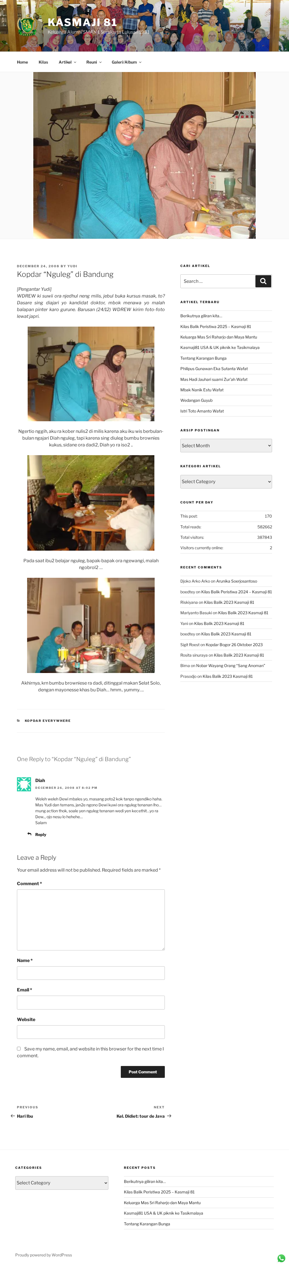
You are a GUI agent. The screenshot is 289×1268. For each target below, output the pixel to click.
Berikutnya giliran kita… (201, 315)
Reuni (91, 62)
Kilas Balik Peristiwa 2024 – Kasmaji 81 (236, 591)
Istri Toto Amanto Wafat (202, 411)
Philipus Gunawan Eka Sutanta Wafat (214, 368)
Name (25, 960)
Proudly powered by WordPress (43, 1254)
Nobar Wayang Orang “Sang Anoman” (230, 665)
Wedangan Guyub (196, 400)
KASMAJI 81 (83, 22)
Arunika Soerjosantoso (236, 581)
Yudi (72, 266)
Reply (40, 834)
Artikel (65, 62)
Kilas (43, 62)
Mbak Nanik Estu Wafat (202, 389)
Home (22, 62)
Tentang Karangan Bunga (203, 358)
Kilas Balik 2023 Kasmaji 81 (229, 602)
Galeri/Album (124, 62)
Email (24, 990)
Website (26, 1019)
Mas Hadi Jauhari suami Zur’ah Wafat (214, 379)
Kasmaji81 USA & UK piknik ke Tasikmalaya (220, 347)
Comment (29, 883)
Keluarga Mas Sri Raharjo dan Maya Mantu (218, 337)
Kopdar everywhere (48, 721)
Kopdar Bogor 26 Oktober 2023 (234, 644)
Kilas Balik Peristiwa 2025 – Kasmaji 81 (215, 326)
